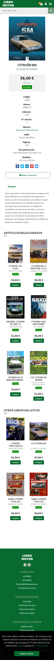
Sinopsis (12, 186)
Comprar (15, 285)
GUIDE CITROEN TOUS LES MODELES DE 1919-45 (39, 500)
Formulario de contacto (27, 588)
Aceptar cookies (26, 653)
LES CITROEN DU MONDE (39, 378)
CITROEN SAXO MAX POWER (38, 322)
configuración (41, 645)
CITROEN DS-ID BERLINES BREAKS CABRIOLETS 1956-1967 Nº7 (15, 378)
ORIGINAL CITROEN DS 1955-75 (15, 322)
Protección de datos (27, 609)
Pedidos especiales (27, 630)
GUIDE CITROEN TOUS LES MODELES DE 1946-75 (15, 500)
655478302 (27, 576)
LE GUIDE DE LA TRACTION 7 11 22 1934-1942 (38, 267)
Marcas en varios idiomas (27, 130)
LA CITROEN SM (38, 443)
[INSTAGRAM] (29, 565)
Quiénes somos (27, 626)
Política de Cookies (27, 613)
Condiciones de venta (27, 605)
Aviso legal (27, 601)
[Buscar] (51, 11)
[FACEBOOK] (25, 565)
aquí (20, 645)
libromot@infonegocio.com (27, 584)
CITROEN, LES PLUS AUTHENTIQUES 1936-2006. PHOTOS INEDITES (15, 267)
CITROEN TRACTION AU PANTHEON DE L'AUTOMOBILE (15, 444)
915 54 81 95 (27, 580)
